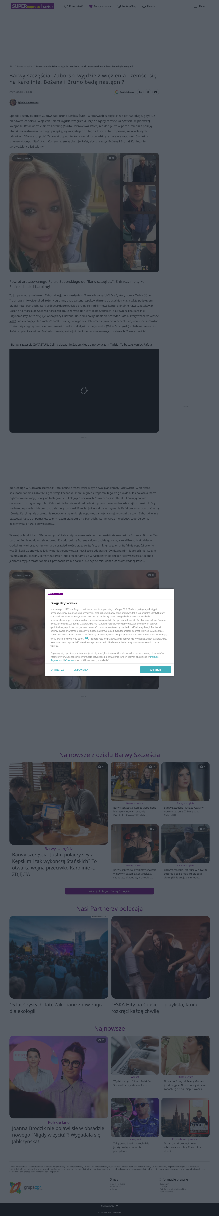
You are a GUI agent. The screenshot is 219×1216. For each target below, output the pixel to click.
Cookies (69, 660)
